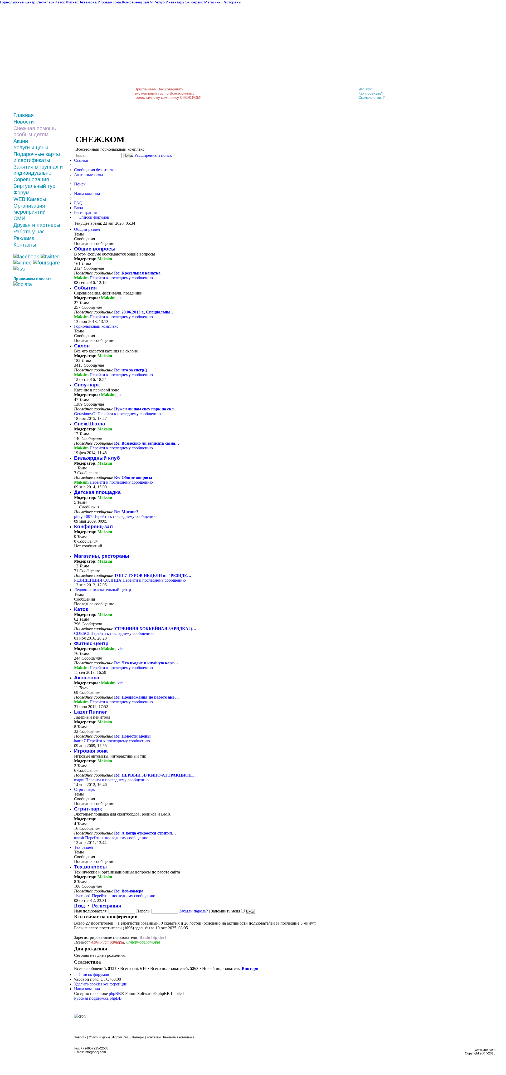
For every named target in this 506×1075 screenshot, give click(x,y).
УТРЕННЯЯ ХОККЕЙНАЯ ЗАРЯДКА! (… (155, 628)
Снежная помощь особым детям (34, 131)
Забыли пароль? (193, 911)
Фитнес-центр (91, 643)
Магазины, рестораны (101, 556)
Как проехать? (370, 93)
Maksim (105, 259)
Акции (20, 141)
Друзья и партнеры (36, 225)
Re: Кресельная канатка (137, 273)
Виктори (250, 968)
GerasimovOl (85, 413)
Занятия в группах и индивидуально (38, 170)
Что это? (365, 89)
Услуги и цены (30, 147)
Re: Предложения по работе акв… (146, 697)
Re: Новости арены (132, 736)
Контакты (24, 245)
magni (79, 780)
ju (119, 298)
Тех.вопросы (90, 867)
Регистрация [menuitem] (85, 212)
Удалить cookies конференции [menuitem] (101, 984)
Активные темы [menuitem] (88, 174)
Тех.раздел (83, 847)
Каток (81, 609)
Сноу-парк (87, 384)
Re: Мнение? (126, 511)
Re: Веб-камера (128, 891)
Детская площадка (97, 492)
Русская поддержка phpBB (98, 998)
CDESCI (81, 633)
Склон (82, 345)
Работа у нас (29, 231)
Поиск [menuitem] (80, 184)
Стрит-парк (84, 789)
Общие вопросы (94, 249)
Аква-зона (86, 677)
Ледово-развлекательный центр (102, 589)
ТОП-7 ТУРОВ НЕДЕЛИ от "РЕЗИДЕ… (152, 575)
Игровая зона (91, 751)
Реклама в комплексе (178, 1037)
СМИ (19, 218)
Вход (79, 906)
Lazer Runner (90, 712)
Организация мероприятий (29, 209)
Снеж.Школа (89, 423)
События (85, 288)
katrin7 (80, 741)
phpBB (115, 993)
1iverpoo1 (82, 896)
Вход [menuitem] (78, 207)
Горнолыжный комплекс (96, 326)
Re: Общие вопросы (133, 477)
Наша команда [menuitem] (87, 193)
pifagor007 (83, 516)
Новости (23, 122)
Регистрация (106, 906)
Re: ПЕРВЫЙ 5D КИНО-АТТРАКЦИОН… (155, 775)
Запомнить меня (226, 911)
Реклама (24, 238)
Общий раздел (87, 229)
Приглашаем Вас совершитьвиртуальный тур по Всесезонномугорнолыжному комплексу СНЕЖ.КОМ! (167, 93)
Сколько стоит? (371, 97)
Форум (21, 192)
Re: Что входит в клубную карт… (146, 663)
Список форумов (94, 974)
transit (79, 838)
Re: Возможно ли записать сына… (146, 443)
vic (120, 648)
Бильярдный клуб (97, 458)
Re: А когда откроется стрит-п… (145, 833)
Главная (23, 115)
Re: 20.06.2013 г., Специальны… (144, 312)
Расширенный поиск (153, 155)
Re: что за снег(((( (130, 370)
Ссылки (81, 160)
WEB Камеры (29, 199)
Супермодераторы (143, 942)
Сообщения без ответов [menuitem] (95, 170)
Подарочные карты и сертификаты (36, 157)
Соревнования (31, 179)
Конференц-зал (93, 526)
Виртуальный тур (34, 186)
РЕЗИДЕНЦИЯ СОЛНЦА (97, 580)
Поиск (128, 156)
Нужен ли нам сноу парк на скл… (146, 409)
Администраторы (107, 942)
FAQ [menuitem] (78, 203)
